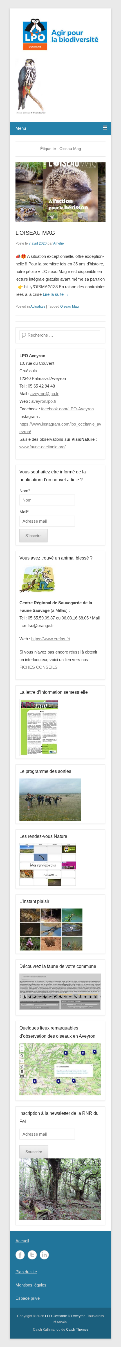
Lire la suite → (56, 294)
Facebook (20, 1254)
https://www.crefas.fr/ (50, 638)
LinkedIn (44, 1254)
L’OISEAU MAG (35, 233)
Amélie (58, 243)
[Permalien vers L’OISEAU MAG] (60, 192)
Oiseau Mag (69, 306)
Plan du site (26, 1271)
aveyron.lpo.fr (43, 401)
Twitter (32, 1254)
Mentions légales (30, 1285)
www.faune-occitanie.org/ (42, 446)
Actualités (37, 306)
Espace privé (27, 1298)
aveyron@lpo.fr (44, 393)
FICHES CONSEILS (38, 667)
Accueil (22, 1240)
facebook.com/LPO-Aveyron (67, 408)
